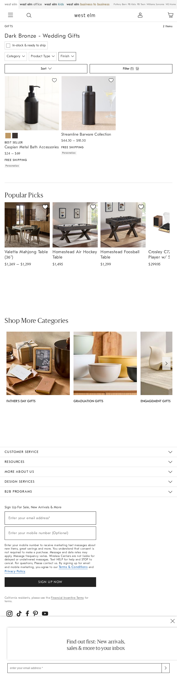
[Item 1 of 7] (88, 103)
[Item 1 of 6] (32, 103)
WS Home (171, 4)
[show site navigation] (10, 15)
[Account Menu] (140, 15)
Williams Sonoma (155, 4)
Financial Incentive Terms (67, 597)
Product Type (40, 56)
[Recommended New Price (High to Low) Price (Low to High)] (46, 70)
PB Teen (141, 4)
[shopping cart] (170, 15)
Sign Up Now (50, 582)
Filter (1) (128, 69)
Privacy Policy (15, 571)
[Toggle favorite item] (45, 207)
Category (13, 56)
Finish (65, 56)
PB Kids (132, 4)
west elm (11, 4)
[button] (29, 15)
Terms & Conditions (73, 567)
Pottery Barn (120, 4)
